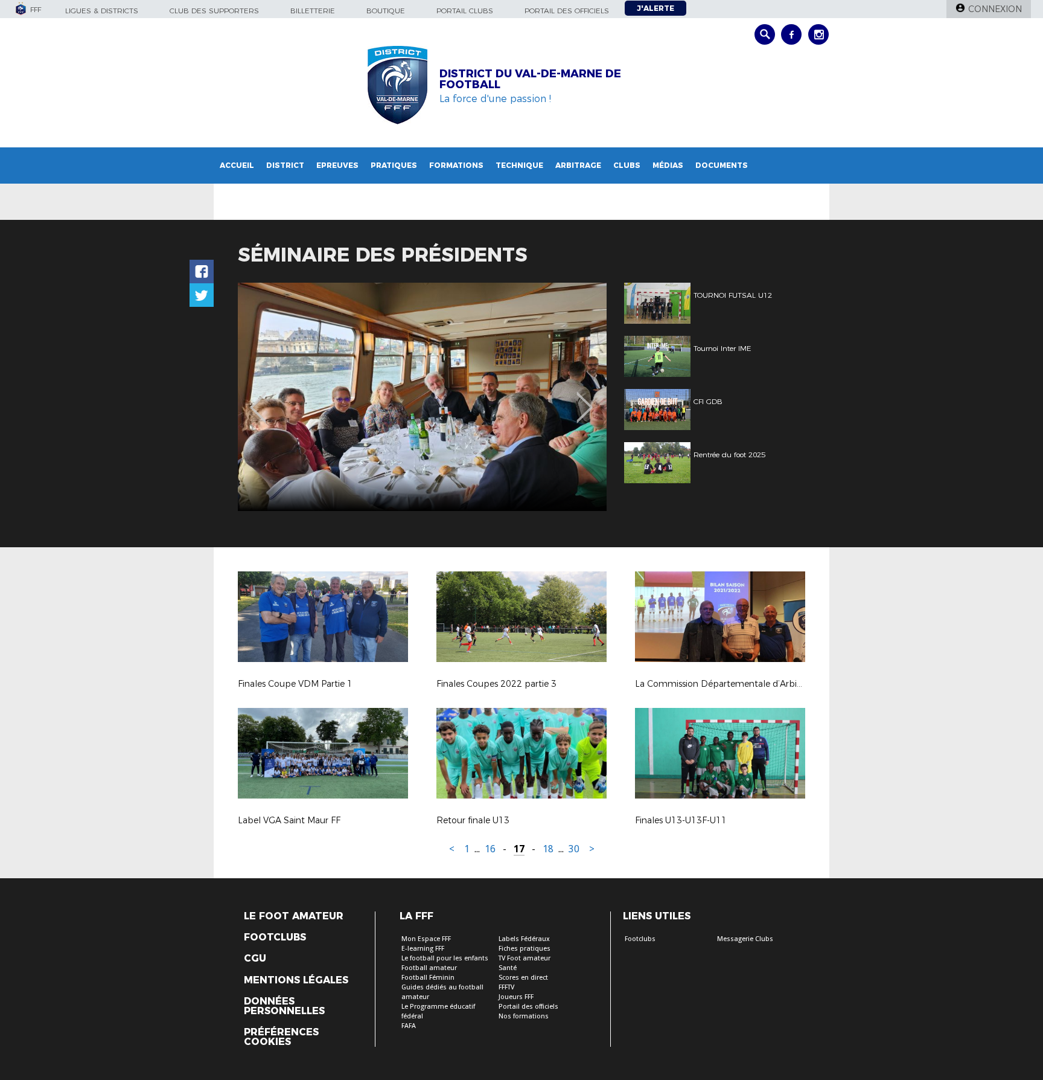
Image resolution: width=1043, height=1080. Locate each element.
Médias (667, 165)
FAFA (408, 1026)
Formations (456, 165)
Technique (519, 165)
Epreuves (337, 165)
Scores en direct (523, 978)
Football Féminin (428, 978)
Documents (721, 165)
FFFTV (506, 987)
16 (490, 849)
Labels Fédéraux (524, 939)
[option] (422, 397)
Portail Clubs (464, 10)
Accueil (237, 165)
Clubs (626, 165)
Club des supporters (214, 10)
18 (548, 849)
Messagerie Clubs (745, 939)
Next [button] (584, 398)
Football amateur (429, 968)
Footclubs (275, 937)
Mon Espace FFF (426, 939)
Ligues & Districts (101, 10)
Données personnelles (284, 1006)
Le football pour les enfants (444, 958)
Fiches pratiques (524, 949)
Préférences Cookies (281, 1037)
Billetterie (312, 10)
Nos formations (524, 1016)
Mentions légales (296, 980)
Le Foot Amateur (293, 916)
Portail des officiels (567, 10)
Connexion (995, 9)
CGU (255, 958)
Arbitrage (578, 165)
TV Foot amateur (524, 958)
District (285, 165)
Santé (508, 968)
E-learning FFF (422, 949)
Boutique (385, 10)
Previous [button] (258, 398)
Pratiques (394, 165)
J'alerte (655, 8)
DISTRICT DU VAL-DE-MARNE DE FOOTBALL (530, 79)
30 (574, 849)
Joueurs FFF (516, 997)
